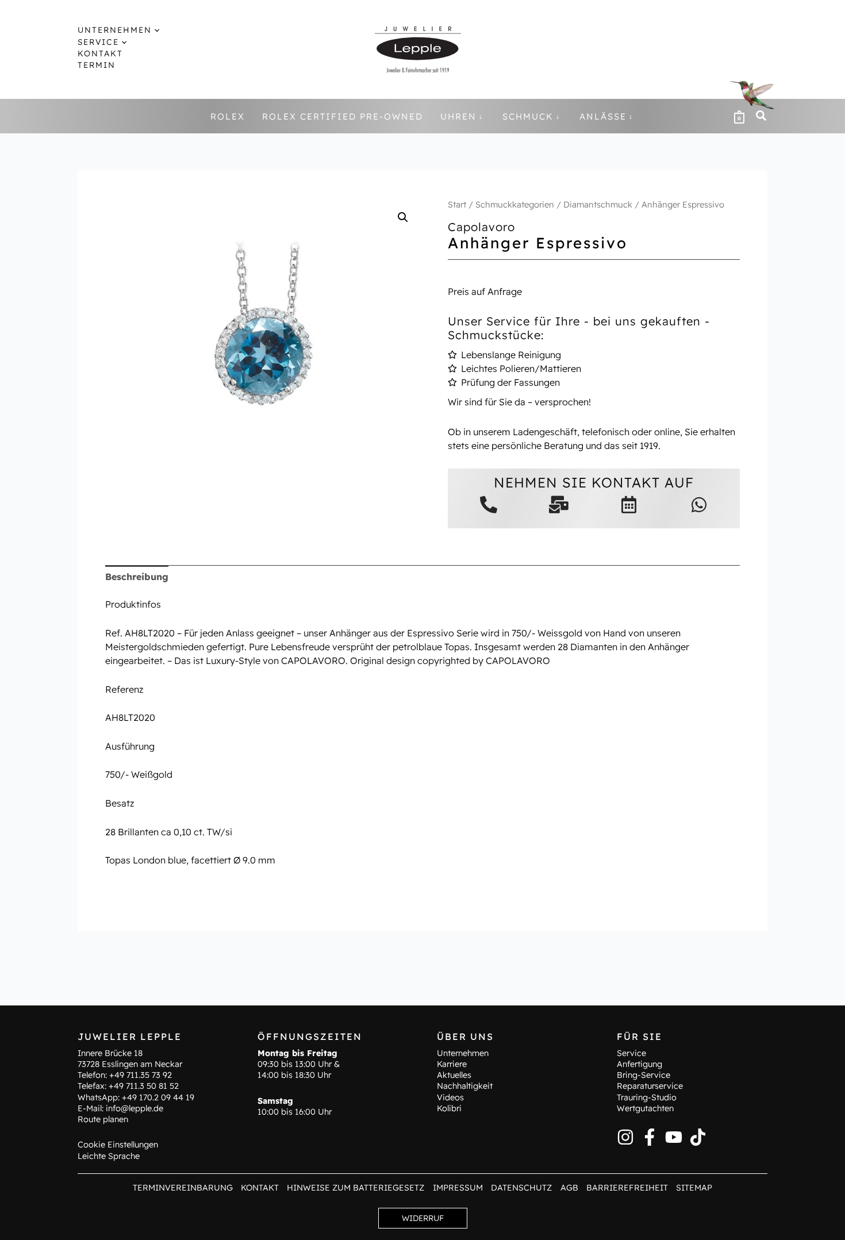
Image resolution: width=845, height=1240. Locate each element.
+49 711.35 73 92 (140, 1075)
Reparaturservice (650, 1086)
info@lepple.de (134, 1108)
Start (457, 204)
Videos (450, 1097)
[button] (155, 30)
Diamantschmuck (597, 204)
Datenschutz (521, 1188)
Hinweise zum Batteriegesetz (355, 1188)
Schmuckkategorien (514, 204)
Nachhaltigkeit (465, 1086)
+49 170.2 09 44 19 (158, 1097)
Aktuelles (454, 1075)
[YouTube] (673, 1137)
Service (631, 1053)
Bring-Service (643, 1075)
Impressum (458, 1188)
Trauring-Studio (647, 1097)
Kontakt (260, 1188)
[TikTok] (697, 1137)
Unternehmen (463, 1053)
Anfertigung (639, 1064)
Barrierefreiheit (627, 1188)
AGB (569, 1188)
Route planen (103, 1119)
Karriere (452, 1064)
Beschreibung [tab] (136, 576)
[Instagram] (625, 1137)
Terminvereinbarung (183, 1188)
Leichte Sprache (109, 1156)
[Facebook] (649, 1137)
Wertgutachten (645, 1108)
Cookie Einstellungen (118, 1144)
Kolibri (449, 1108)
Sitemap (694, 1188)
